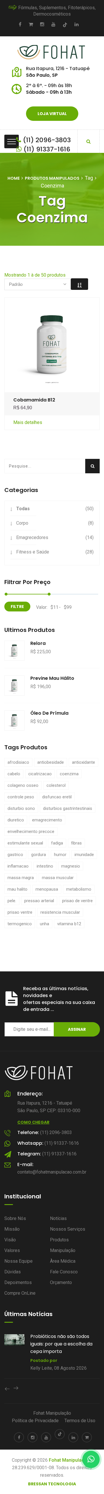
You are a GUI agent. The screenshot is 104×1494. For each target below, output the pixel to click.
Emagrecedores (32, 537)
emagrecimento (47, 820)
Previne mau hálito (52, 678)
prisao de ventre (77, 900)
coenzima (69, 773)
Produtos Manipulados (52, 178)
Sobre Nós (15, 1218)
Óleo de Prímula (49, 713)
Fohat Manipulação (52, 1413)
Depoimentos (18, 1282)
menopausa (47, 889)
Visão (10, 1240)
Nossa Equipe (18, 1261)
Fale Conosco (64, 1272)
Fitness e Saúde (32, 552)
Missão (12, 1229)
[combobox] (37, 284)
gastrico (15, 854)
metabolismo (78, 889)
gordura (38, 854)
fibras (76, 843)
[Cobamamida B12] (52, 344)
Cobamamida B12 (34, 400)
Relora (38, 643)
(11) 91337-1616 (46, 149)
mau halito (17, 889)
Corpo (22, 523)
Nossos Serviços (67, 1229)
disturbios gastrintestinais (67, 808)
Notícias (58, 1218)
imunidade (84, 854)
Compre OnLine (20, 1293)
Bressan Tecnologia (52, 1484)
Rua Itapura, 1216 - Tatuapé (58, 68)
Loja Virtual (52, 114)
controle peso (21, 796)
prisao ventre (20, 912)
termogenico (20, 923)
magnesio (70, 866)
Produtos (59, 1240)
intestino (45, 866)
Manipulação (62, 1250)
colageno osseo (23, 785)
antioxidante (83, 762)
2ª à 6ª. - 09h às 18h (49, 85)
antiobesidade (50, 762)
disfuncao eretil (57, 796)
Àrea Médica (62, 1261)
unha (44, 923)
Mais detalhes (27, 422)
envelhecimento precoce (31, 831)
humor (60, 854)
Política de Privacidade (35, 1420)
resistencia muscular (60, 912)
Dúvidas (12, 1272)
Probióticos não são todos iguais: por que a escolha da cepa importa (61, 1344)
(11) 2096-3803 (46, 140)
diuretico (16, 820)
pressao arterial (39, 900)
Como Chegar (33, 1122)
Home (14, 178)
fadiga (57, 843)
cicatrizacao (40, 773)
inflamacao (18, 866)
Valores (12, 1250)
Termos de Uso (79, 1420)
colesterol (56, 785)
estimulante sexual (25, 843)
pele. (12, 900)
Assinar (77, 1029)
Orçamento (61, 1282)
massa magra (21, 877)
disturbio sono (21, 808)
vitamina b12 (69, 923)
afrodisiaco (18, 762)
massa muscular (58, 877)
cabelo (14, 773)
